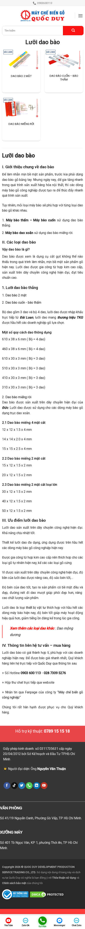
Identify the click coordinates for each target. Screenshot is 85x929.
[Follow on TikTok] (14, 785)
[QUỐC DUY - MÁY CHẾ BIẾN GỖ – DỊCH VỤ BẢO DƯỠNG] (42, 16)
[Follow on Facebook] (7, 785)
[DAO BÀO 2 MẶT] (21, 60)
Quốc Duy (45, 663)
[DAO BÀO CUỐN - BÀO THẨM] (64, 60)
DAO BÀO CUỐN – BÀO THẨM (64, 77)
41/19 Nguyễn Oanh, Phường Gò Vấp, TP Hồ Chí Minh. (43, 818)
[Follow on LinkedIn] (36, 785)
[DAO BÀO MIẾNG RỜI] (21, 108)
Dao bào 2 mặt (15, 295)
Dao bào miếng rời (18, 397)
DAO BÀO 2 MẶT (21, 76)
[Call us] (29, 785)
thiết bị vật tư (36, 608)
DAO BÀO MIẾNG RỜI (21, 123)
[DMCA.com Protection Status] (47, 894)
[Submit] (73, 30)
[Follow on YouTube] (44, 785)
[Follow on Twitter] (21, 785)
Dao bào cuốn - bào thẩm (23, 302)
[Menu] (80, 16)
